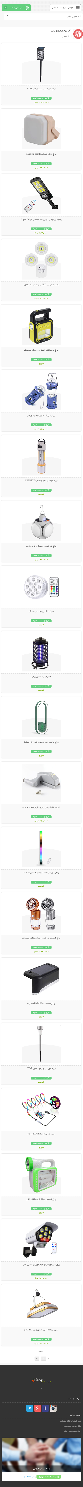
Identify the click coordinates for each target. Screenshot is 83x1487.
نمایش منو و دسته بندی (63, 7)
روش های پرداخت (72, 1431)
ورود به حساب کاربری (48, 1476)
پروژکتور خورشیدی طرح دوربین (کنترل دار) (41, 1265)
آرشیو (66, 36)
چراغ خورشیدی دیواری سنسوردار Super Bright (41, 219)
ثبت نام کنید (28, 1476)
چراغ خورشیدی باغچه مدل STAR (41, 1069)
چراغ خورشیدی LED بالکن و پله (41, 1003)
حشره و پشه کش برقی (41, 677)
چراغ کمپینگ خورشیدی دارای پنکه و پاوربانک (41, 938)
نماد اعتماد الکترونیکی (70, 1421)
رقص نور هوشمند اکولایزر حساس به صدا (41, 873)
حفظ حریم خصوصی (72, 1426)
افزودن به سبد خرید (41, 98)
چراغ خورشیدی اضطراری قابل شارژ (41, 1199)
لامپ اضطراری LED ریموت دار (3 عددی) (41, 285)
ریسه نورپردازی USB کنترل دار (41, 1134)
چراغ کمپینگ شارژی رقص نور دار (41, 415)
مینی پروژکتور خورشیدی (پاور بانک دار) (41, 1330)
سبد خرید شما (16, 7)
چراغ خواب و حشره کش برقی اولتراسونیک (41, 742)
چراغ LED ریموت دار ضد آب (41, 611)
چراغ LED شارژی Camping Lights (41, 154)
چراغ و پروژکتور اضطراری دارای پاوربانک (41, 350)
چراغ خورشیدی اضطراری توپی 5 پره (41, 546)
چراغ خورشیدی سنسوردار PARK (41, 89)
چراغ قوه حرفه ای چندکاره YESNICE (41, 481)
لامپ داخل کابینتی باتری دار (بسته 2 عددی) (41, 807)
